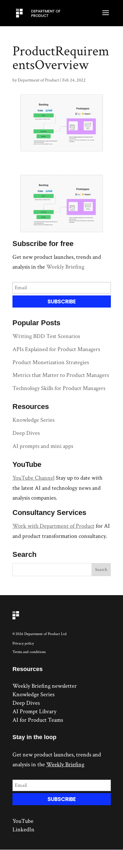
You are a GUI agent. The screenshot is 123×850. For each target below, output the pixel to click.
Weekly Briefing (65, 267)
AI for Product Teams (37, 720)
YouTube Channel (33, 478)
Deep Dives (26, 433)
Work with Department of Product (53, 526)
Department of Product (38, 80)
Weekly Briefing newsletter (44, 686)
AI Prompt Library (34, 711)
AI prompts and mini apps (42, 446)
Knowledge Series (33, 420)
